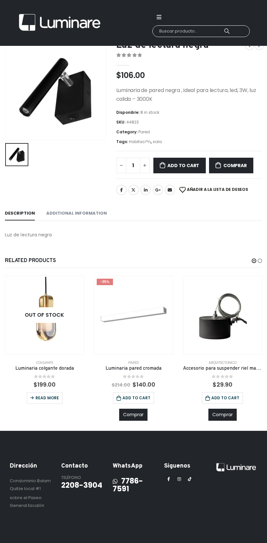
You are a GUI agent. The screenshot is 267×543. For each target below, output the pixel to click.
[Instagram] (179, 478)
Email (170, 190)
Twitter (133, 190)
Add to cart (183, 165)
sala (157, 141)
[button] (254, 261)
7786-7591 (128, 485)
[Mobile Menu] (159, 17)
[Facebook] (168, 478)
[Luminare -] (60, 23)
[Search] (227, 31)
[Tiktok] (189, 478)
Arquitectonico (222, 362)
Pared (144, 132)
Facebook (121, 190)
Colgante (44, 362)
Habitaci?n (140, 141)
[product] (222, 315)
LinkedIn (145, 190)
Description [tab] (20, 213)
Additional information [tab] (76, 213)
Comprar (235, 165)
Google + (158, 190)
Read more (47, 398)
